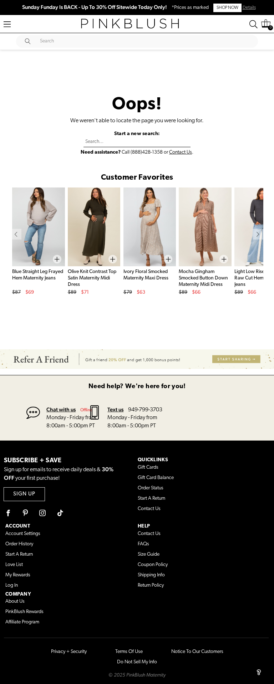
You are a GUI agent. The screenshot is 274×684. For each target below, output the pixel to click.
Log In (11, 585)
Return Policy (151, 585)
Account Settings (22, 533)
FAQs (143, 544)
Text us (115, 409)
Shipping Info (151, 575)
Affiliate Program (22, 622)
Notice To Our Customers (197, 651)
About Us (15, 601)
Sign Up (24, 494)
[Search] (253, 24)
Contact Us (180, 152)
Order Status (150, 488)
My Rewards (17, 575)
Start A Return (151, 498)
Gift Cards (148, 467)
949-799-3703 (145, 410)
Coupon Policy (153, 564)
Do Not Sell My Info (137, 662)
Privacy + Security (69, 651)
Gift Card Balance (156, 477)
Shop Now (227, 8)
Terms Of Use (129, 651)
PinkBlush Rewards (24, 611)
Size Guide (148, 554)
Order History (19, 544)
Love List (14, 564)
